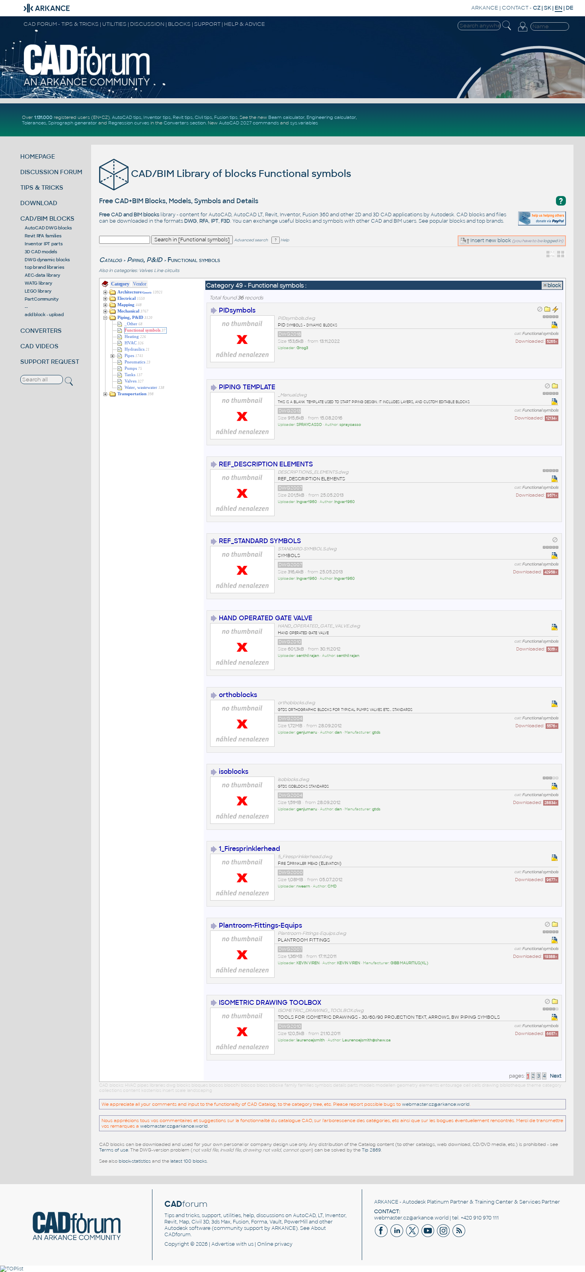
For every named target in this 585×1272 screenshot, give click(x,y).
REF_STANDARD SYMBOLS (260, 541)
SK (547, 7)
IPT (214, 221)
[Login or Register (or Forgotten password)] (522, 31)
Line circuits (166, 270)
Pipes (129, 355)
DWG (190, 221)
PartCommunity (41, 299)
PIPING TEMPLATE (247, 387)
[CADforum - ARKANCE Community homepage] (87, 85)
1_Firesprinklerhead (249, 849)
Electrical (126, 298)
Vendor (139, 284)
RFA (204, 221)
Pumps (131, 368)
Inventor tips (157, 117)
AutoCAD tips (126, 117)
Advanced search (251, 240)
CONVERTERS (41, 330)
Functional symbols (142, 330)
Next (556, 1076)
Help (284, 240)
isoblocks (233, 771)
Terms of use (113, 1150)
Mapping (126, 305)
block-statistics (135, 1161)
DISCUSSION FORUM (51, 172)
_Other (131, 324)
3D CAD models (41, 251)
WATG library (38, 283)
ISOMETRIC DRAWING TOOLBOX (270, 1002)
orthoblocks (238, 695)
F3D (225, 221)
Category (120, 284)
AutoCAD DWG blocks (48, 228)
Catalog (110, 260)
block (554, 285)
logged (550, 240)
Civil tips (203, 117)
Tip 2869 (371, 1150)
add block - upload (44, 314)
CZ (536, 7)
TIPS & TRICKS (41, 187)
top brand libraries (44, 267)
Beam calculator (286, 117)
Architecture (134, 292)
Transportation (131, 394)
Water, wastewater (141, 387)
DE (569, 7)
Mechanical (128, 311)
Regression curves (128, 123)
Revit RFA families (43, 236)
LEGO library (38, 291)
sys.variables (304, 123)
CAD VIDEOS (39, 346)
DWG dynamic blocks (47, 259)
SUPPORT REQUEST (49, 361)
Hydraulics (134, 349)
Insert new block (490, 240)
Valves (146, 270)
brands (494, 221)
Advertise (223, 1244)
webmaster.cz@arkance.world (436, 1104)
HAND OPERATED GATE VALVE (265, 618)
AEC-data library (42, 275)
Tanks (130, 375)
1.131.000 (43, 117)
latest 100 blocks (188, 1161)
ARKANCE (484, 7)
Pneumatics (135, 362)
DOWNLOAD (38, 203)
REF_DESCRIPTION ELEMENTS (266, 464)
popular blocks (447, 221)
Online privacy (274, 1244)
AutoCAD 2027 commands (249, 123)
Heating (132, 336)
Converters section (185, 123)
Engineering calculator (331, 117)
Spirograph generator (72, 123)
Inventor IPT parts (44, 244)
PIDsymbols (237, 310)
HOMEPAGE (37, 156)
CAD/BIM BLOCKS (47, 218)
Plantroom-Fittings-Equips (260, 925)
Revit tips (183, 117)
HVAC (130, 343)
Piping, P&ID (144, 260)
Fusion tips (226, 117)
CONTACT (515, 7)
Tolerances (34, 123)
